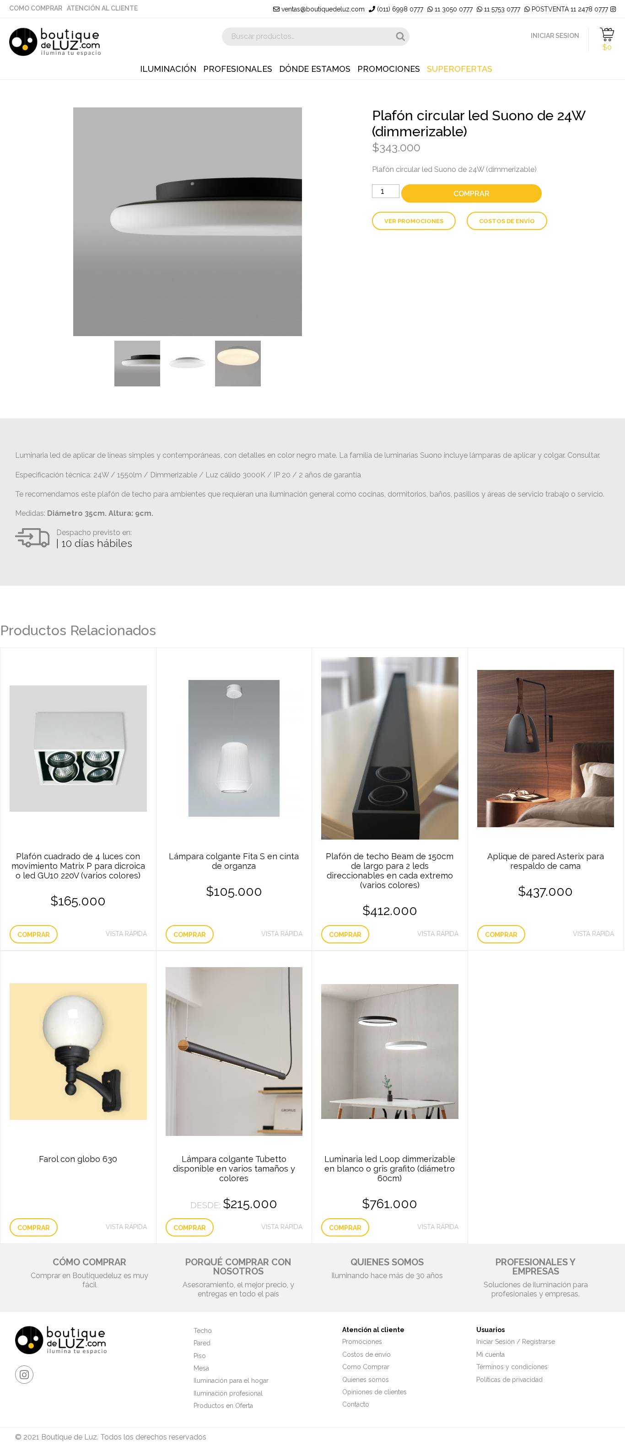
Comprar (471, 193)
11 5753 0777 (501, 9)
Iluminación (168, 69)
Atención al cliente (102, 8)
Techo (203, 1330)
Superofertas (459, 69)
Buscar (400, 36)
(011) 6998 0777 (399, 9)
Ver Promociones (413, 221)
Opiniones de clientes (374, 1392)
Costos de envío (507, 221)
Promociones (388, 69)
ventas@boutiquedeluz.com (322, 9)
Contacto (355, 1404)
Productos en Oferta (223, 1405)
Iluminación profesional (228, 1393)
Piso (200, 1356)
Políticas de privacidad (509, 1379)
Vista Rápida (126, 933)
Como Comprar (35, 8)
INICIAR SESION (555, 35)
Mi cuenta (490, 1354)
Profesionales (237, 69)
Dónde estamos (314, 69)
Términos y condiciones (512, 1366)
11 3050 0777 (453, 9)
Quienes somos (365, 1379)
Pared (202, 1343)
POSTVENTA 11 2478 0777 (569, 9)
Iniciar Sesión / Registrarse (515, 1341)
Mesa (201, 1368)
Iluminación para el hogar (231, 1380)
